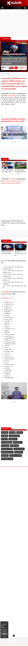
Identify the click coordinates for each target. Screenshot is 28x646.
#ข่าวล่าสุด (4, 432)
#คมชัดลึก (4, 436)
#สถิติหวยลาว (13, 439)
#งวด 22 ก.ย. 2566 (15, 455)
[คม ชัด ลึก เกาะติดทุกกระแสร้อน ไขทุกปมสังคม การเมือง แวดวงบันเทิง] (14, 3)
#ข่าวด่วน (19, 432)
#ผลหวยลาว (5, 446)
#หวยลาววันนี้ (14, 446)
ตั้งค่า (4, 636)
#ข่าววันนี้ (12, 432)
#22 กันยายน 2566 (7, 459)
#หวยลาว (4, 439)
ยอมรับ (4, 633)
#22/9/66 (5, 455)
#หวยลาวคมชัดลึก (19, 449)
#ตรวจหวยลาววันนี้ (7, 449)
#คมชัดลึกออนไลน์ (14, 436)
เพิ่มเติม (5, 631)
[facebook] (14, 7)
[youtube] (19, 7)
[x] (17, 7)
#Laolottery (18, 452)
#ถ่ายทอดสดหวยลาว (7, 452)
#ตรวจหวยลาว (18, 442)
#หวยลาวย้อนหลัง (6, 442)
